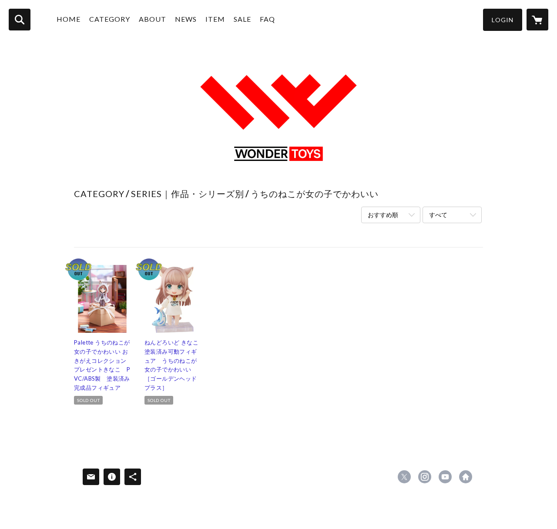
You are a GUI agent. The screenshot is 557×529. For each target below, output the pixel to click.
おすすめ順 (383, 214)
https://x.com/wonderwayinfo (404, 476)
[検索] (19, 19)
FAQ (267, 19)
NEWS (186, 19)
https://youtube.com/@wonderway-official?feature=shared (445, 476)
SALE (242, 19)
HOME (69, 19)
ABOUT (152, 19)
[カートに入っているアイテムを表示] (537, 19)
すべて (438, 214)
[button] (502, 20)
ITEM (215, 19)
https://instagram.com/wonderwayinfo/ (424, 476)
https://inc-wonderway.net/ (465, 476)
